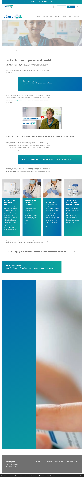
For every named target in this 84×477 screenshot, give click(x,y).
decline (76, 475)
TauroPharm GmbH (59, 461)
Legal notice (70, 461)
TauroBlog (63, 16)
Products (57, 16)
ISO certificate (39, 461)
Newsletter (61, 6)
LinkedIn (77, 465)
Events (69, 16)
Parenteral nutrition (28, 50)
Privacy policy (49, 461)
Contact (71, 6)
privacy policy (58, 475)
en (78, 6)
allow (81, 475)
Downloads (76, 16)
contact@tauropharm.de (11, 466)
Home (7, 50)
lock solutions (19, 100)
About (38, 16)
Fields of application (47, 16)
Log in (77, 461)
